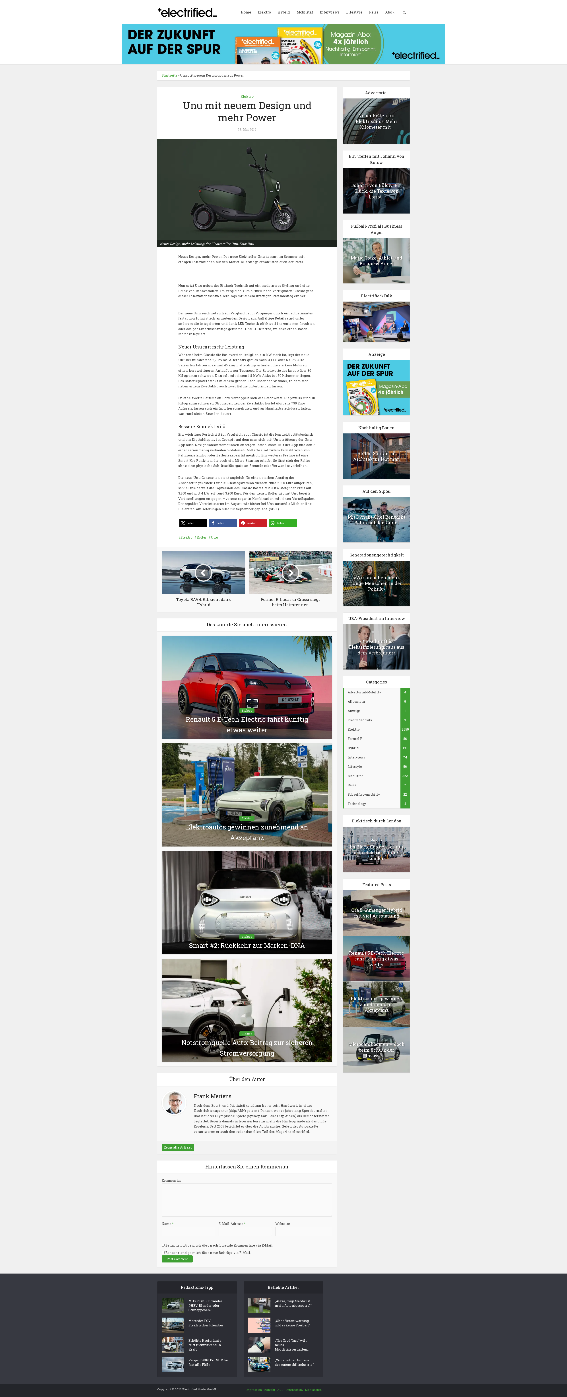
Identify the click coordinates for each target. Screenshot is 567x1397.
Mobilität (305, 12)
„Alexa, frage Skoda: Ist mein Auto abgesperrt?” (293, 1303)
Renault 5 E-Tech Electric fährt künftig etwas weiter (376, 958)
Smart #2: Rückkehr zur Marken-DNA (247, 945)
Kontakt (269, 1390)
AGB (280, 1390)
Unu (214, 537)
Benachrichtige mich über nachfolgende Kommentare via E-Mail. (219, 1245)
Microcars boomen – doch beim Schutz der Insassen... (376, 1049)
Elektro (264, 12)
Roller (202, 537)
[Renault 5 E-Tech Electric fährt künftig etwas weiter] (247, 687)
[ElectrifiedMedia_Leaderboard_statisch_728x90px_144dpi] (283, 44)
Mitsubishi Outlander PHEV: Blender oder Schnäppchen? (205, 1305)
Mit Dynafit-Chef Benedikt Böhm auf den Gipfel (376, 519)
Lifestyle (354, 12)
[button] (193, 523)
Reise (374, 12)
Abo (388, 12)
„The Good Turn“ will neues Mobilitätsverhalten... (292, 1344)
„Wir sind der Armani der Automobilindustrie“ (294, 1362)
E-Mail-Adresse (232, 1224)
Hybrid (284, 12)
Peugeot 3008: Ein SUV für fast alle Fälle (208, 1362)
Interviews (330, 12)
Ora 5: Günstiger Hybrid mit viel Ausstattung (376, 913)
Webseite (282, 1224)
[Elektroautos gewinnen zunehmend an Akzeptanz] (247, 795)
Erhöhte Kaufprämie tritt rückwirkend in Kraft (204, 1344)
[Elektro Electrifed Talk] (376, 321)
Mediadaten (313, 1390)
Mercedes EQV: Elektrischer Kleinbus (205, 1323)
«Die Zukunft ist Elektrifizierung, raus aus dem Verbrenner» (376, 647)
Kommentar (171, 1180)
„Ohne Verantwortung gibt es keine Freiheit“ (292, 1323)
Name (168, 1224)
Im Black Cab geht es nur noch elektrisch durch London (377, 852)
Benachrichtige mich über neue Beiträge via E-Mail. (208, 1253)
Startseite (169, 75)
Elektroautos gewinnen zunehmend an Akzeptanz (376, 1004)
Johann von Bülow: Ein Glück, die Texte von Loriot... (376, 191)
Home (246, 12)
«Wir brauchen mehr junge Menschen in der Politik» (376, 583)
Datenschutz (294, 1390)
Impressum (254, 1390)
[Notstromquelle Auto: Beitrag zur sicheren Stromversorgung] (247, 1010)
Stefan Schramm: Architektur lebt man (376, 456)
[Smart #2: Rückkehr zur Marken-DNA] (247, 902)
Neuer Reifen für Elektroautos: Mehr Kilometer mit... (376, 121)
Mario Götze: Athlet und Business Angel (376, 260)
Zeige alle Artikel (178, 1147)
